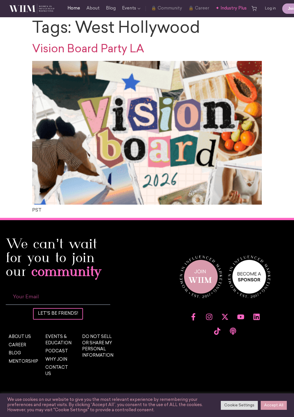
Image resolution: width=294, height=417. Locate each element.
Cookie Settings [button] (239, 405)
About (93, 8)
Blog (111, 8)
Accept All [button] (273, 405)
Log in (270, 8)
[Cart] (254, 8)
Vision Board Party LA (88, 49)
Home (73, 8)
